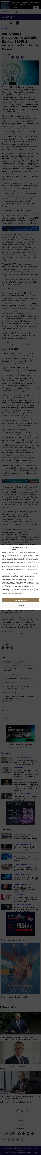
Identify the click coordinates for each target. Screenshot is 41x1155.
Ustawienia (20, 605)
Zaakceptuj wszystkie (20, 600)
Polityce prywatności (7, 563)
